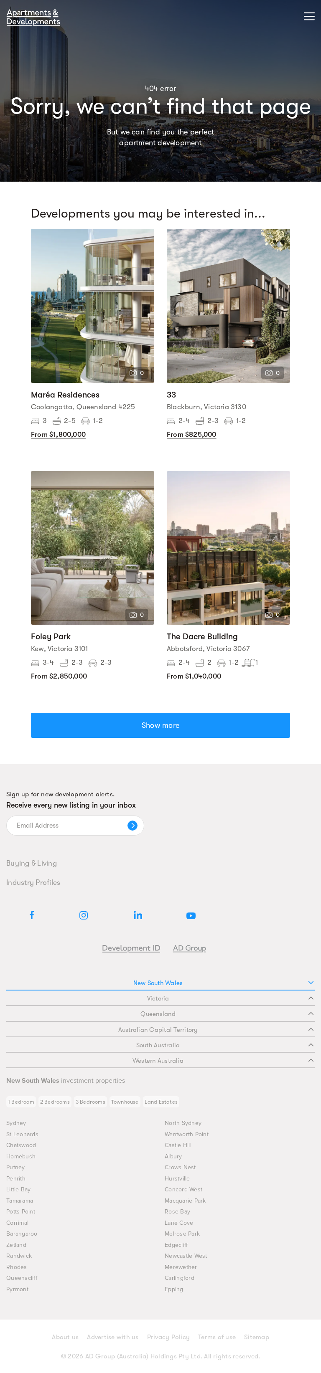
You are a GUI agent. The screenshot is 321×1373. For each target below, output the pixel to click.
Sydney (16, 1123)
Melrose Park (182, 1233)
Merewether (181, 1267)
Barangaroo (22, 1233)
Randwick (19, 1255)
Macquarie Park (185, 1200)
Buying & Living (31, 863)
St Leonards (22, 1134)
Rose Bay (177, 1211)
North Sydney (183, 1123)
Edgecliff (176, 1245)
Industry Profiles (33, 882)
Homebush (21, 1156)
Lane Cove (179, 1222)
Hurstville (177, 1178)
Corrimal (17, 1222)
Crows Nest (180, 1167)
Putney (15, 1167)
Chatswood (21, 1145)
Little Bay (18, 1189)
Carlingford (179, 1278)
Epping (174, 1289)
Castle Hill (178, 1145)
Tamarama (19, 1200)
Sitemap (256, 1337)
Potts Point (20, 1211)
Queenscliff (21, 1278)
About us (65, 1337)
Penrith (15, 1178)
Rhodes (16, 1267)
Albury (173, 1156)
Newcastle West (186, 1255)
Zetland (16, 1245)
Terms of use (217, 1337)
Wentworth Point (187, 1134)
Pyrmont (17, 1289)
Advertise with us (112, 1337)
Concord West (183, 1189)
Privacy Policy (168, 1337)
